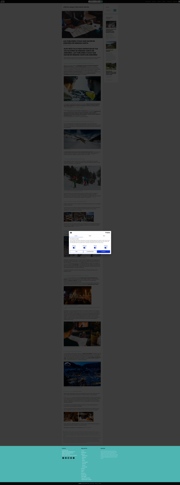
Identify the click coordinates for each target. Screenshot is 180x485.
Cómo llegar (83, 476)
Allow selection (90, 251)
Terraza (83, 465)
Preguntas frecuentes (85, 478)
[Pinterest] (71, 458)
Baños (83, 459)
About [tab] (104, 235)
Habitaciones (84, 455)
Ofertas (82, 451)
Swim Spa (84, 457)
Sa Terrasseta (85, 462)
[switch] (84, 248)
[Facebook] (63, 458)
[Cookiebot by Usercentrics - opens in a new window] (106, 232)
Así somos (83, 473)
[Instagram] (74, 458)
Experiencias (83, 452)
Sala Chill (84, 463)
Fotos (82, 471)
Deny (77, 251)
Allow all (103, 251)
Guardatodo (84, 466)
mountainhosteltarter (69, 452)
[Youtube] (68, 458)
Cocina (83, 460)
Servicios (83, 468)
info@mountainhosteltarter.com (68, 451)
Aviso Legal (92, 483)
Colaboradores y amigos (86, 479)
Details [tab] (90, 235)
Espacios (83, 454)
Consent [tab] (76, 235)
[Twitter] (66, 458)
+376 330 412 (65, 450)
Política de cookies (98, 483)
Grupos (82, 470)
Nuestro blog (83, 474)
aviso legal (116, 454)
